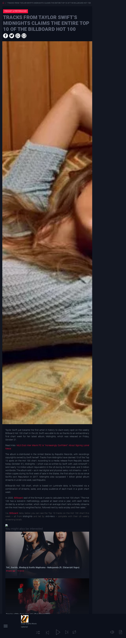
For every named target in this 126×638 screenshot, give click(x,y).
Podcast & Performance (15, 11)
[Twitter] (11, 35)
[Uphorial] (24, 619)
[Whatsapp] (17, 35)
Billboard (18, 498)
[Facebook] (5, 35)
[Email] (24, 35)
